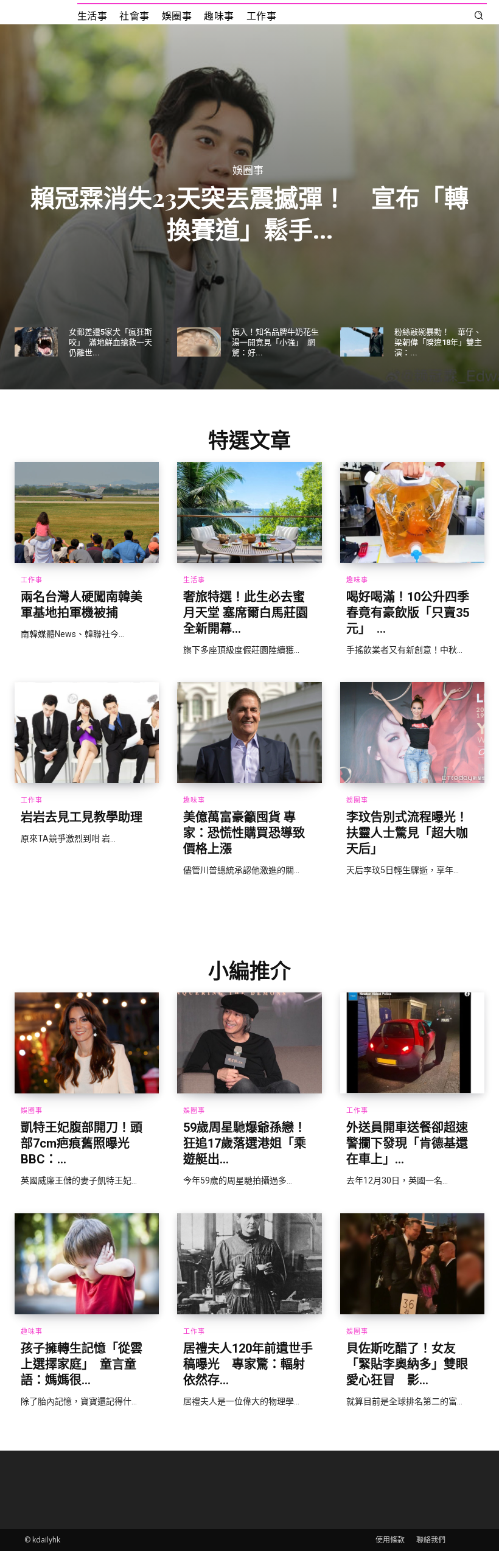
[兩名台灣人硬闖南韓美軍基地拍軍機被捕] (87, 512)
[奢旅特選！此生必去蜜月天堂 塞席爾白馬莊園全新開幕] (249, 512)
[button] (479, 16)
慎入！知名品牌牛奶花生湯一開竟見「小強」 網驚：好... (275, 342)
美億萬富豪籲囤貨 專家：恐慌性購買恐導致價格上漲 (244, 833)
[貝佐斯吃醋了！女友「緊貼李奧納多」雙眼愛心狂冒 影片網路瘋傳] (412, 1263)
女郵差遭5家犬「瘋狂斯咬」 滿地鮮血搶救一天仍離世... (110, 342)
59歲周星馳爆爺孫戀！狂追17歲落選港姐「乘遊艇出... (244, 1143)
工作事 (32, 580)
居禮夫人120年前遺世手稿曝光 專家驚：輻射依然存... (248, 1364)
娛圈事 (247, 170)
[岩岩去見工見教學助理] (87, 732)
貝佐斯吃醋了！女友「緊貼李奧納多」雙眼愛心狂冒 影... (407, 1364)
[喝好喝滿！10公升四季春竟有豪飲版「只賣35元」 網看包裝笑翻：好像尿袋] (412, 512)
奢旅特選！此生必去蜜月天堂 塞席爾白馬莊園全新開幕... (245, 613)
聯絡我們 (430, 1540)
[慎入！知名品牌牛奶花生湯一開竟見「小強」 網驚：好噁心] (198, 342)
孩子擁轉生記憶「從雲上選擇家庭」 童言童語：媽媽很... (81, 1364)
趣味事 (357, 580)
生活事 (194, 580)
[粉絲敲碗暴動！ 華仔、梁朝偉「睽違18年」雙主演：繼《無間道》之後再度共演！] (361, 342)
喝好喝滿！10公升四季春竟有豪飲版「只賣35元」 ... (407, 613)
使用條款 (390, 1540)
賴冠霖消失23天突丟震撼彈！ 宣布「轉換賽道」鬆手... (249, 212)
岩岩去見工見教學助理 (81, 817)
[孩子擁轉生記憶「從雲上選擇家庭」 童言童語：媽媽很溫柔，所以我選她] (87, 1263)
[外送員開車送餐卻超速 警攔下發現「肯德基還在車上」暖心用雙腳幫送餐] (412, 1042)
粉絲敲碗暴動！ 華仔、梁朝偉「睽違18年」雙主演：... (438, 342)
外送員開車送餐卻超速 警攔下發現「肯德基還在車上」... (413, 1143)
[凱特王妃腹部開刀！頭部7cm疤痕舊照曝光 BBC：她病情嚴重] (87, 1042)
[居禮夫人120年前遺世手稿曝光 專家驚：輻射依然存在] (249, 1263)
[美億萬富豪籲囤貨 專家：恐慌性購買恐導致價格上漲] (249, 732)
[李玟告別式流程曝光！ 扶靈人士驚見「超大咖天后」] (412, 732)
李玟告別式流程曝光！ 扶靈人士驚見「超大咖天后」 (413, 833)
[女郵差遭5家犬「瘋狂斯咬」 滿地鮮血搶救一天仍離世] (36, 342)
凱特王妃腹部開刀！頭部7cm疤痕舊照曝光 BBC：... (81, 1143)
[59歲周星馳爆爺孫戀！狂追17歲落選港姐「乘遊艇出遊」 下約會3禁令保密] (249, 1042)
